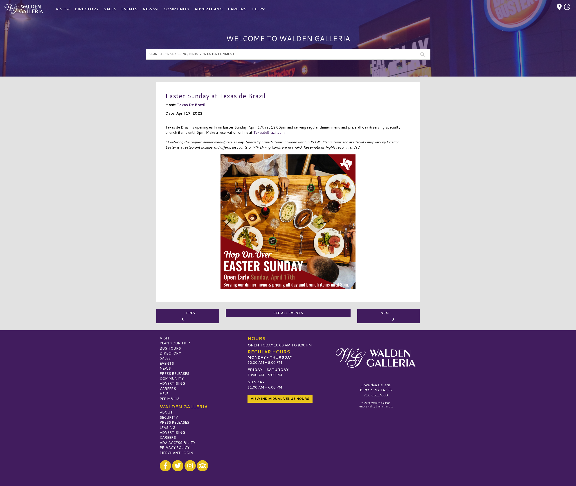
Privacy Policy (174, 447)
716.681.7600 (376, 395)
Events (167, 363)
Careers (168, 388)
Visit (165, 338)
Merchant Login (176, 452)
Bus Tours (170, 348)
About (166, 412)
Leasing (167, 427)
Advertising (172, 383)
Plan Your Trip (175, 343)
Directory (170, 353)
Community (172, 378)
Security (169, 417)
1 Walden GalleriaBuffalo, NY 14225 (376, 387)
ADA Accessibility (177, 442)
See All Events (288, 313)
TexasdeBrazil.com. (269, 132)
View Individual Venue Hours (280, 398)
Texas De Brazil (191, 104)
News (165, 368)
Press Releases (174, 373)
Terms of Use (385, 406)
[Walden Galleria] (375, 358)
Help (164, 393)
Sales (165, 358)
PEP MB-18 (170, 398)
